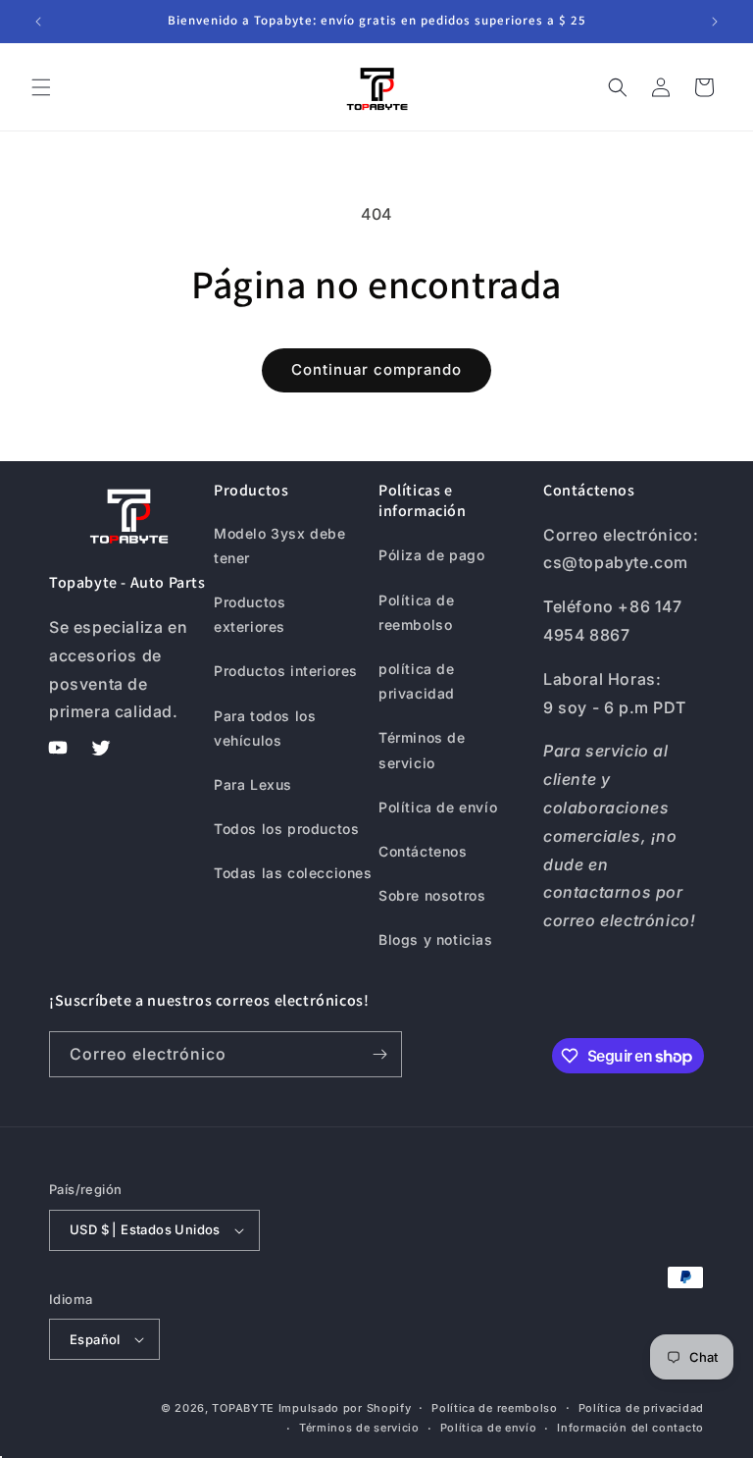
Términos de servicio (422, 749)
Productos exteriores (249, 614)
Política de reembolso (416, 612)
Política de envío (437, 807)
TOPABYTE (243, 1408)
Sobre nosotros (431, 895)
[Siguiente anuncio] (714, 21)
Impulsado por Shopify (345, 1408)
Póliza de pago (431, 555)
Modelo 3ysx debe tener (280, 545)
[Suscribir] (379, 1054)
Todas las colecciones (293, 872)
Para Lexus (253, 784)
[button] (41, 87)
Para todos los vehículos (265, 728)
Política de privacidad (641, 1408)
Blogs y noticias (435, 939)
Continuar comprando (376, 369)
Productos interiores (286, 670)
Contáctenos (423, 851)
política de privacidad (416, 681)
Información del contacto (630, 1427)
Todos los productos (286, 828)
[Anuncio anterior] (38, 21)
